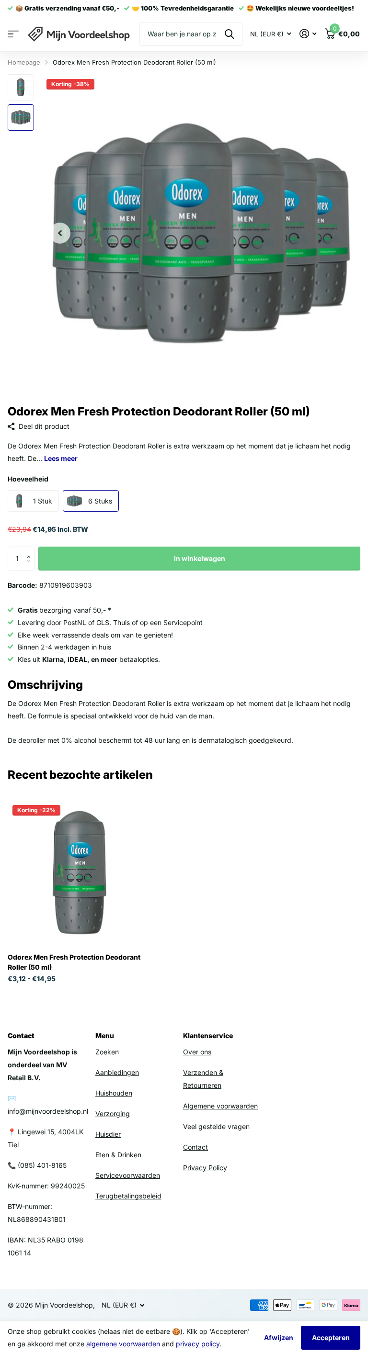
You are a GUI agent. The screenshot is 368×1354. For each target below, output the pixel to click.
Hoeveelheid (28, 479)
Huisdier (108, 1134)
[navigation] (59, 233)
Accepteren (331, 1337)
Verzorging (112, 1113)
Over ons (197, 1052)
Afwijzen (278, 1337)
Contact (195, 1147)
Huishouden (113, 1093)
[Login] (308, 34)
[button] (31, 550)
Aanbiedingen (117, 1072)
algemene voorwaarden (123, 1344)
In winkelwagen (199, 558)
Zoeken (229, 34)
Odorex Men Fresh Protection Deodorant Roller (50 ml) (74, 962)
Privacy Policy (205, 1168)
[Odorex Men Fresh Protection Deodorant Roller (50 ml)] (80, 873)
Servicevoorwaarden (127, 1175)
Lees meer (61, 458)
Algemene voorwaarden (220, 1106)
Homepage (24, 62)
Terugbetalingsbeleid (128, 1196)
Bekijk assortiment (13, 34)
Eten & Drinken (118, 1155)
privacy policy (197, 1344)
